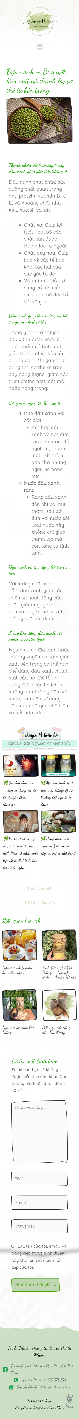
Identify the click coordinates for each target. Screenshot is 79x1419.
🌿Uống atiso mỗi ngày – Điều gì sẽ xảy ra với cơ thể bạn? (58, 846)
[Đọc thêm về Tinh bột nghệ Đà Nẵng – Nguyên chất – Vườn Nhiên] (59, 945)
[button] (39, 46)
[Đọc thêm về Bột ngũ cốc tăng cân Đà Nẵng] (59, 1004)
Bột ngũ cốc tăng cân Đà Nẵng (56, 1029)
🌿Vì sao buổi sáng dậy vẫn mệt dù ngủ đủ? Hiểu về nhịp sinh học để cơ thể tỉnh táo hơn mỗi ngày (20, 853)
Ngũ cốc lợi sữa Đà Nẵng (18, 1029)
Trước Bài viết (39, 888)
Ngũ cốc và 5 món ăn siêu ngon (17, 970)
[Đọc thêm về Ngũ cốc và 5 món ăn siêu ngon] (19, 945)
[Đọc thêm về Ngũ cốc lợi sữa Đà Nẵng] (19, 1004)
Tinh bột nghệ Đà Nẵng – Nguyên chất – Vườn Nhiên (59, 972)
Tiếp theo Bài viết (39, 902)
